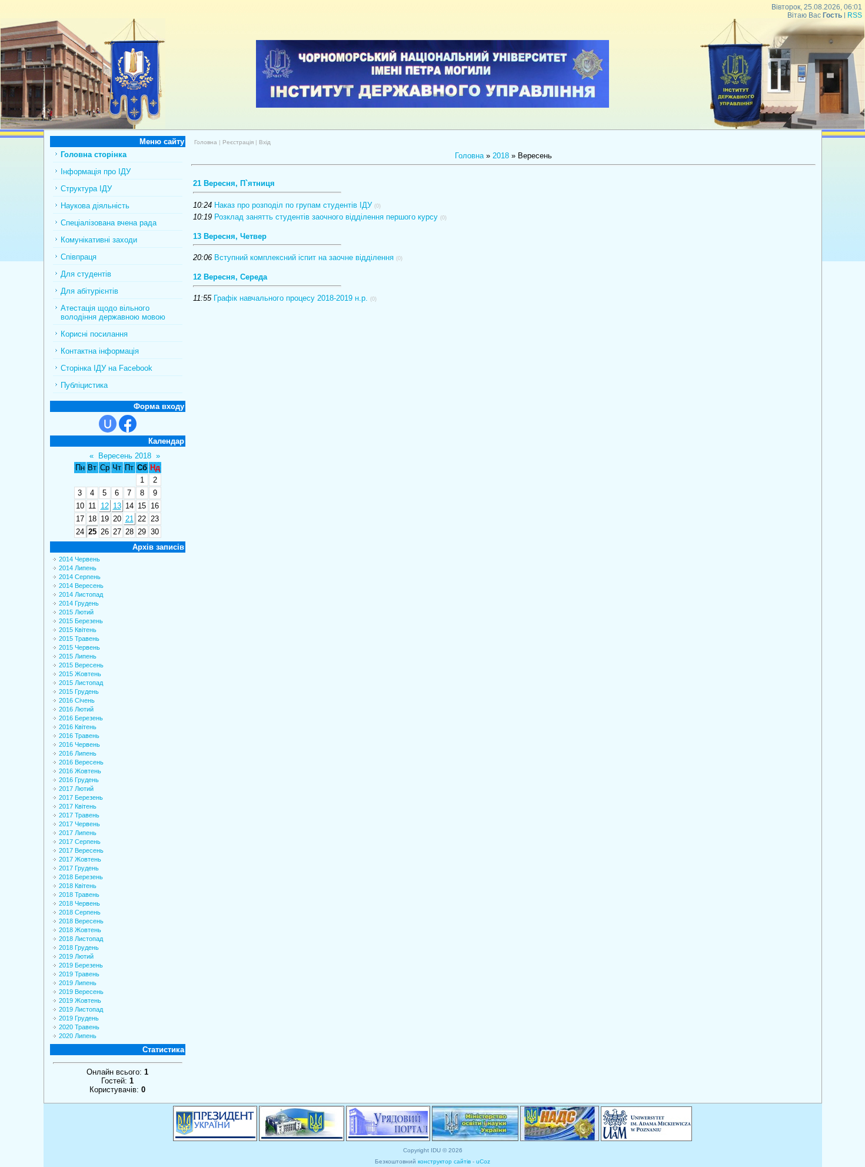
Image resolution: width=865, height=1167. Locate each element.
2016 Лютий (76, 709)
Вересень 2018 (124, 455)
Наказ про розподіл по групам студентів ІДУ (293, 205)
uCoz (483, 1161)
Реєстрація (238, 142)
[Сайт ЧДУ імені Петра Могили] (83, 126)
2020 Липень (78, 1035)
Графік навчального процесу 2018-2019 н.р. (291, 298)
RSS (854, 15)
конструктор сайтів (444, 1161)
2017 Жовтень (80, 859)
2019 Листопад (81, 1009)
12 (105, 505)
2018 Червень (79, 903)
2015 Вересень (81, 665)
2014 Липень (78, 567)
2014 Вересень (81, 585)
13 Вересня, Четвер (230, 236)
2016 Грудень (79, 779)
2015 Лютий (76, 612)
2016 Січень (77, 700)
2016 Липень (78, 753)
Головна (205, 142)
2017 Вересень (81, 850)
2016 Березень (81, 718)
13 (117, 505)
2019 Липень (78, 982)
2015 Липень (78, 656)
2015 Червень (79, 647)
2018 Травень (79, 894)
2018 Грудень (79, 947)
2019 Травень (79, 974)
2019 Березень (81, 965)
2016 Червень (79, 744)
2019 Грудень (79, 1018)
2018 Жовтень (80, 929)
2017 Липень (78, 832)
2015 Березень (81, 620)
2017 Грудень (79, 868)
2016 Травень (79, 735)
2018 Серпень (80, 912)
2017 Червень (79, 823)
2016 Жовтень (80, 770)
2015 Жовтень (80, 673)
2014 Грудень (79, 603)
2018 (501, 155)
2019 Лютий (76, 956)
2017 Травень (79, 815)
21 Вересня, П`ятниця (234, 183)
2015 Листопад (81, 682)
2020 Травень (79, 1026)
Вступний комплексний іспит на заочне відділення (304, 257)
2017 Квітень (78, 806)
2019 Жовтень (80, 1000)
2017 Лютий (76, 788)
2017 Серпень (80, 841)
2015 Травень (79, 638)
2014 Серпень (80, 576)
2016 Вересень (81, 762)
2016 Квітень (78, 726)
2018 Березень (81, 876)
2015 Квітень (78, 629)
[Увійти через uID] (108, 424)
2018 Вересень (81, 921)
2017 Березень (81, 797)
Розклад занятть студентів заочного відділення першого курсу (326, 216)
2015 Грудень (79, 691)
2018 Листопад (81, 938)
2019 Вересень (81, 991)
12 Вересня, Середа (230, 276)
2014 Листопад (81, 594)
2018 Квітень (78, 885)
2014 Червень (79, 559)
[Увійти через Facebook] (128, 424)
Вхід (265, 142)
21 (129, 518)
